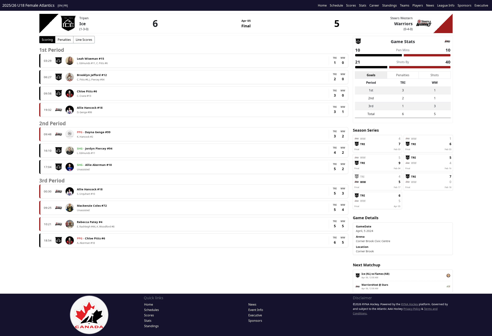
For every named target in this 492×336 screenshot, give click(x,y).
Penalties (64, 40)
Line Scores (84, 40)
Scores (351, 5)
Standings (389, 5)
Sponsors (464, 5)
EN (60, 5)
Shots (434, 75)
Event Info (255, 310)
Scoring (47, 40)
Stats (362, 5)
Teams (404, 5)
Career (374, 5)
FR (65, 5)
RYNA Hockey (409, 304)
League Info (446, 5)
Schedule (336, 5)
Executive (481, 5)
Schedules (151, 310)
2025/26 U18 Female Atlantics (28, 5)
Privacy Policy (412, 309)
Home (322, 5)
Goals (371, 75)
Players (417, 5)
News (430, 5)
